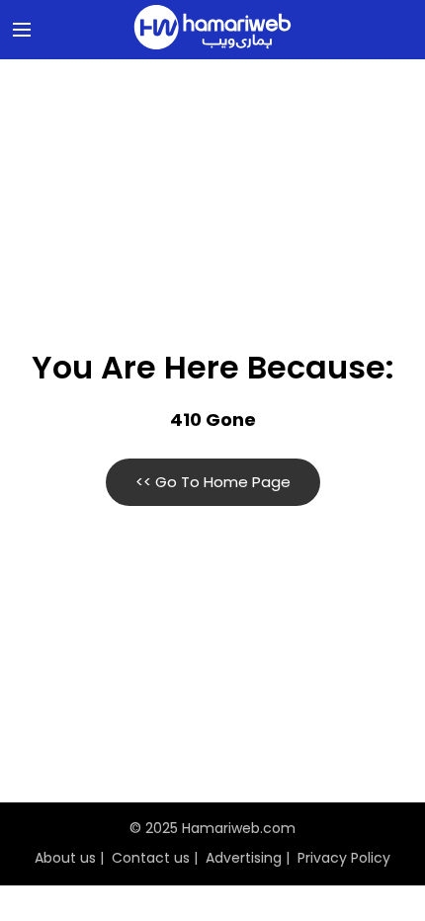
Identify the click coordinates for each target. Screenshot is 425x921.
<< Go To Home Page (213, 481)
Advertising (244, 858)
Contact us (151, 858)
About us (65, 858)
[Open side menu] (19, 30)
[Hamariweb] (212, 29)
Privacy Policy (344, 858)
